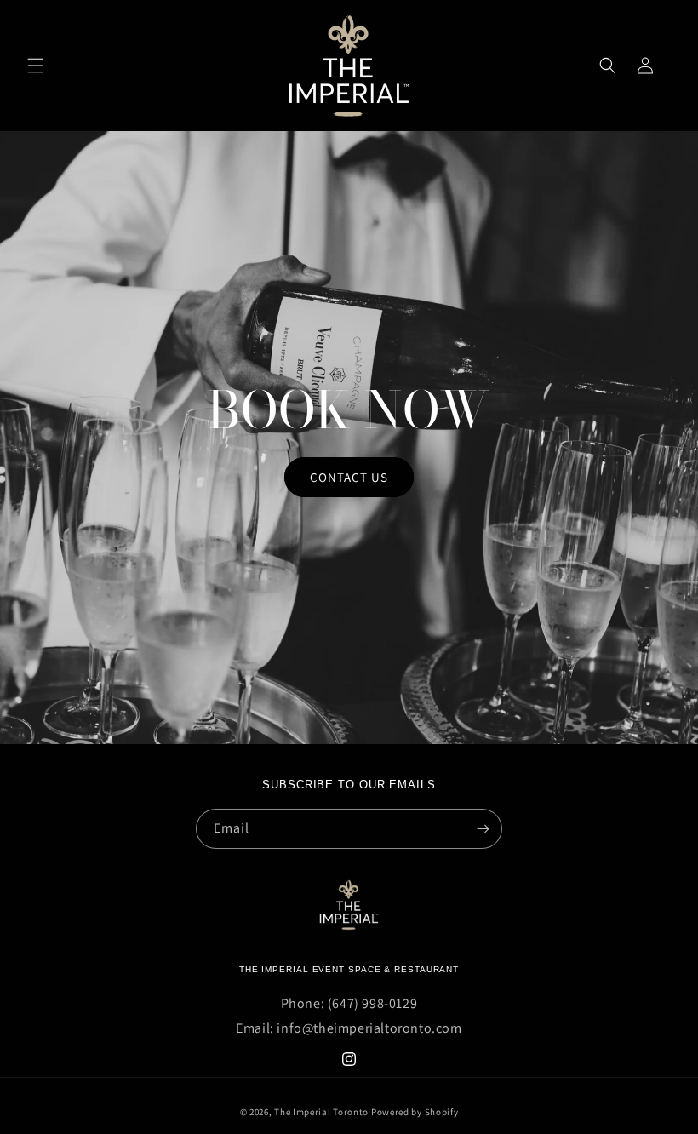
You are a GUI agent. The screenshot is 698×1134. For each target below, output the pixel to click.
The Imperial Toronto (321, 1112)
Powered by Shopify (415, 1112)
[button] (35, 65)
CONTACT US (349, 476)
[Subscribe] (482, 829)
